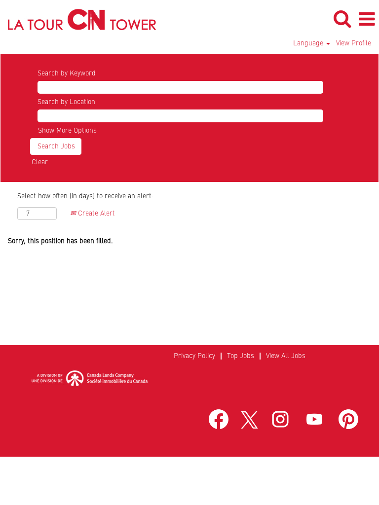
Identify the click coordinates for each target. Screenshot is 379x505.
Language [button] (309, 43)
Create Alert (95, 213)
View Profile (353, 43)
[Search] (342, 19)
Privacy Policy (194, 356)
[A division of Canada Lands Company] (89, 378)
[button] (366, 19)
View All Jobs (285, 356)
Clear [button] (40, 162)
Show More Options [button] (67, 130)
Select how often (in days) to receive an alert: (85, 196)
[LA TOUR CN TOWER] (78, 19)
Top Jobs (240, 356)
